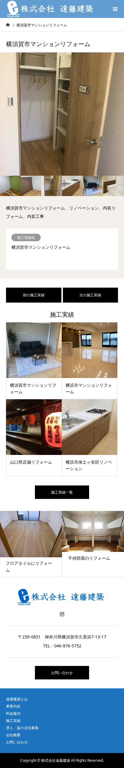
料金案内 (13, 713)
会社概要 (13, 734)
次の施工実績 (90, 295)
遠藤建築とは (17, 699)
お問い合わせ (62, 672)
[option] (62, 114)
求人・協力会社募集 (22, 727)
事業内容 (13, 706)
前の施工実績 (34, 295)
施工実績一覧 (62, 492)
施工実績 (13, 720)
